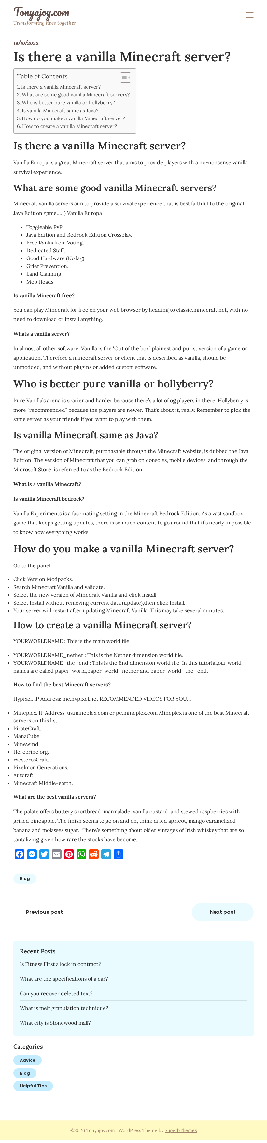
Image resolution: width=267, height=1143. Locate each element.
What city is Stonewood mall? (55, 1022)
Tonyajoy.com (41, 12)
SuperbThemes (181, 1130)
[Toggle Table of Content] (122, 77)
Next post (223, 912)
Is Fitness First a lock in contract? (60, 964)
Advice (27, 1060)
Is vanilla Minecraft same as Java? (60, 110)
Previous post (44, 912)
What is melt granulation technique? (64, 1008)
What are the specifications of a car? (64, 978)
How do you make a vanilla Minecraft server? (73, 118)
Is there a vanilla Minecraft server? (61, 87)
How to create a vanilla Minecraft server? (69, 126)
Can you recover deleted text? (56, 993)
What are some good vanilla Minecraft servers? (76, 94)
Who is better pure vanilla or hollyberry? (68, 102)
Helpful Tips (33, 1086)
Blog (25, 878)
